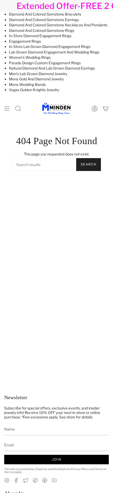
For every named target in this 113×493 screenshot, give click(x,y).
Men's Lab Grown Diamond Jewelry (38, 73)
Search (88, 164)
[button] (18, 108)
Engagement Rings (25, 41)
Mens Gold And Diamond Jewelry (36, 79)
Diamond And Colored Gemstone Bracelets (45, 14)
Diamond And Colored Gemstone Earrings (44, 19)
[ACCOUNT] (94, 108)
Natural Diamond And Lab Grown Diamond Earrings (52, 68)
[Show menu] (7, 108)
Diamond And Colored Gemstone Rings (41, 30)
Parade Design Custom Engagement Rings (45, 63)
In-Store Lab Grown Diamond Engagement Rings (49, 46)
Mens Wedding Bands (27, 84)
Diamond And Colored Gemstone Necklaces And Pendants (58, 25)
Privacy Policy (80, 469)
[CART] (105, 108)
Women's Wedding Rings (30, 57)
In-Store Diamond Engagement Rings (40, 35)
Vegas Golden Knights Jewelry (34, 89)
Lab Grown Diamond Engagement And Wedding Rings (54, 52)
